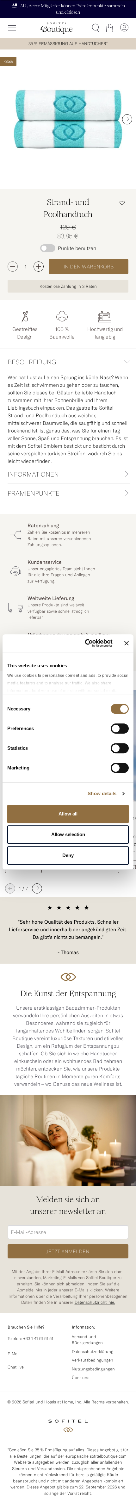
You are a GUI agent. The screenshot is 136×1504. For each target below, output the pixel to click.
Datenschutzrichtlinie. (95, 1302)
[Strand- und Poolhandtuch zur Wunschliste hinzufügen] (122, 202)
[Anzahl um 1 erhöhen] (39, 266)
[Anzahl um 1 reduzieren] (13, 266)
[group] (68, 119)
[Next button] (37, 888)
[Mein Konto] (124, 28)
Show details (102, 793)
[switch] (120, 729)
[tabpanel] (68, 419)
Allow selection (68, 834)
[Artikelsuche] (95, 28)
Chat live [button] (16, 1366)
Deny (68, 855)
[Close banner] (126, 643)
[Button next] (127, 119)
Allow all (68, 813)
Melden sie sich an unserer (68, 1205)
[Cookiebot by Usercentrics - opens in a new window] (86, 643)
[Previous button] (10, 888)
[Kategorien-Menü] (12, 28)
